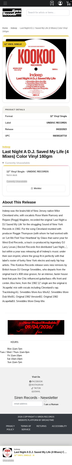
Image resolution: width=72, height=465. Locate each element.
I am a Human (51, 404)
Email (37, 391)
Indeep (14, 28)
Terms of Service (26, 428)
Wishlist (37, 188)
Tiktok (37, 388)
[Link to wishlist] (52, 4)
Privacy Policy (10, 428)
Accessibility (59, 426)
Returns (41, 426)
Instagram (37, 385)
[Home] (12, 12)
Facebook (37, 381)
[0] (69, 4)
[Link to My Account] (60, 4)
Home (5, 28)
